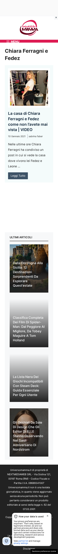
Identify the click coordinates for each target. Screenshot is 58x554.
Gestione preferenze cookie (44, 551)
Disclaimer (29, 548)
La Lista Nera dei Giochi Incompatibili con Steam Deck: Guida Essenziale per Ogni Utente (28, 386)
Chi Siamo (12, 544)
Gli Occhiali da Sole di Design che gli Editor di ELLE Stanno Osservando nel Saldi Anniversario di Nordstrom (28, 436)
